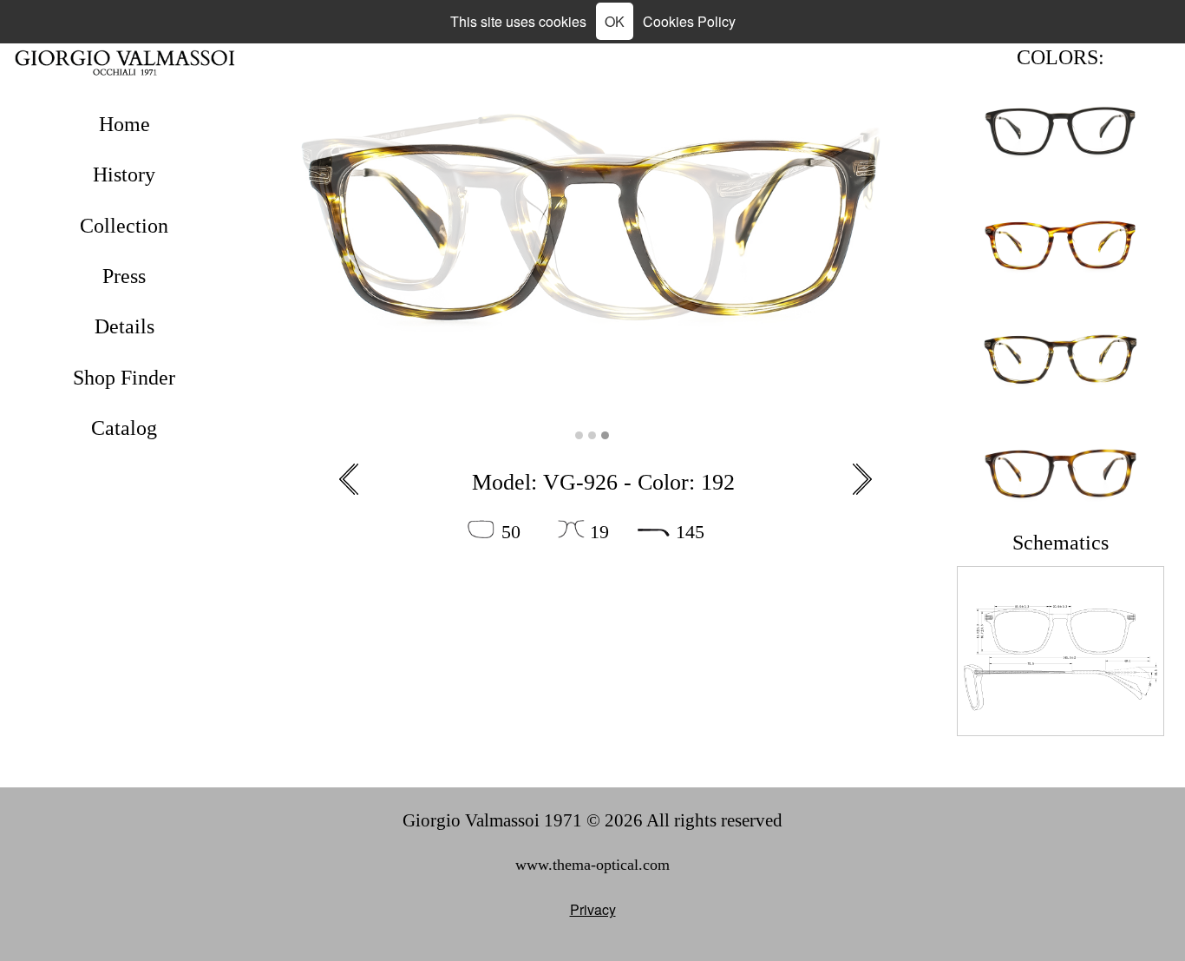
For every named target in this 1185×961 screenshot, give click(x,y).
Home (124, 124)
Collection (124, 225)
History (124, 174)
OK (615, 21)
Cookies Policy (689, 21)
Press (124, 276)
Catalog (124, 428)
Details (124, 326)
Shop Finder (124, 377)
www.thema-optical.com (592, 864)
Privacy (593, 909)
